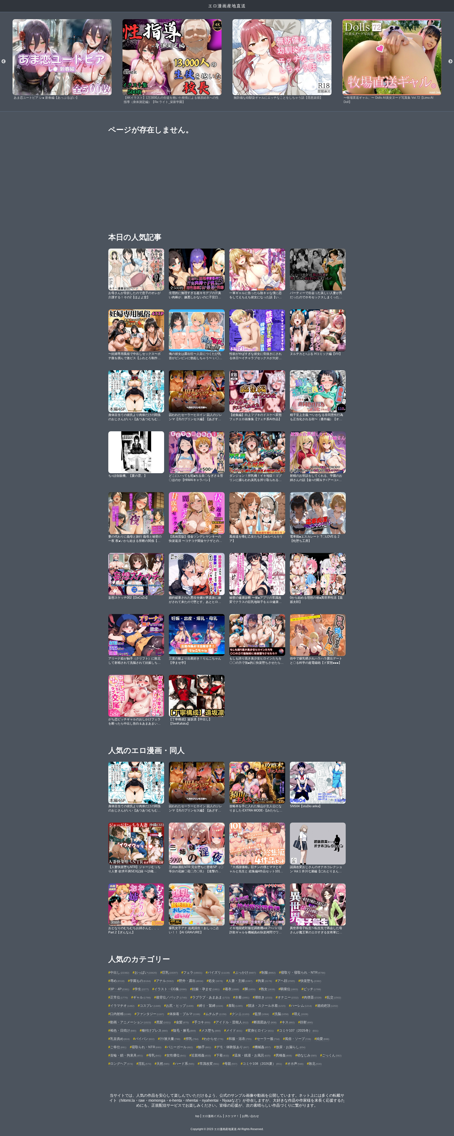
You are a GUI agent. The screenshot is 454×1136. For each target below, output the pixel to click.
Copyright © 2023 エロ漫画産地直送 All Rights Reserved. (227, 1129)
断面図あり (265, 1022)
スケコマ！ (232, 1116)
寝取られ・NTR (146, 1047)
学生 (142, 989)
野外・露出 (191, 981)
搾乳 (192, 1039)
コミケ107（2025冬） (298, 1030)
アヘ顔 (286, 981)
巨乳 (170, 972)
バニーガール (180, 1047)
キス (288, 1022)
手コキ (202, 1022)
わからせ (213, 1039)
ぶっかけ (245, 972)
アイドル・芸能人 (232, 1022)
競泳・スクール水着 (266, 1005)
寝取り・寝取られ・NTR (303, 972)
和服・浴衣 (240, 1039)
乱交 (334, 997)
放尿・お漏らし (290, 1047)
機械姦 (262, 1047)
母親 (230, 1063)
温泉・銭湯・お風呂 (252, 1055)
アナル (165, 981)
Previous (3, 61)
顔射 (306, 1022)
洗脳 (281, 1014)
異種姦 (284, 1055)
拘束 (265, 981)
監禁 (262, 1014)
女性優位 (176, 1055)
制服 (268, 972)
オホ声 (295, 1063)
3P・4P (119, 989)
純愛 (322, 1039)
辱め (117, 981)
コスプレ (150, 1005)
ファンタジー (150, 1014)
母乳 (154, 1055)
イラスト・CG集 (170, 989)
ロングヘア (121, 1063)
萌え (301, 1014)
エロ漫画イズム (212, 1116)
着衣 (232, 989)
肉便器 (312, 997)
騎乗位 (289, 989)
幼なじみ (307, 1055)
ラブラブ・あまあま (211, 997)
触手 (204, 1047)
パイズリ (219, 972)
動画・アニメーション (130, 1022)
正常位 (119, 997)
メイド (234, 1030)
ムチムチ (215, 1014)
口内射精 (120, 1014)
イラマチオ (122, 1005)
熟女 (268, 989)
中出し (119, 972)
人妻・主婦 (240, 981)
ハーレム (301, 1005)
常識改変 (209, 1063)
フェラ (192, 972)
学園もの (140, 981)
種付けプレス (155, 1030)
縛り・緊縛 (211, 1005)
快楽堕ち (310, 981)
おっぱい (146, 972)
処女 (216, 981)
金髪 (182, 1022)
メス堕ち (211, 1030)
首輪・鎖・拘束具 (126, 1055)
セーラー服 (268, 1039)
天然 (163, 1063)
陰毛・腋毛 (184, 1030)
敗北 (315, 1063)
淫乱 (144, 1063)
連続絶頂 (327, 1005)
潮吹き (263, 997)
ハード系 (184, 1063)
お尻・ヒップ (179, 1005)
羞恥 (235, 1005)
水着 (242, 997)
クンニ (240, 1014)
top (197, 1116)
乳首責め (120, 1039)
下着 (222, 1055)
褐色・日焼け (123, 1030)
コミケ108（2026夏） (262, 1063)
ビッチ (312, 989)
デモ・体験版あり (232, 1047)
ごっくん (331, 1055)
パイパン (144, 1039)
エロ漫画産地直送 (227, 6)
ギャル (142, 997)
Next (450, 61)
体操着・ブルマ (184, 1014)
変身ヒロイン (261, 1030)
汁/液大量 (170, 1039)
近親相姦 (201, 1055)
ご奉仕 (118, 1047)
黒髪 (163, 1022)
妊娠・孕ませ (205, 989)
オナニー (288, 997)
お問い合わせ (250, 1116)
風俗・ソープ (298, 1039)
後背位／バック (171, 997)
